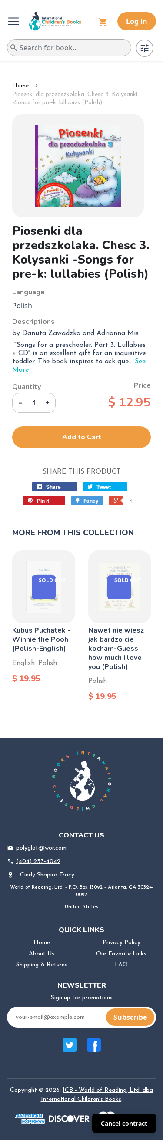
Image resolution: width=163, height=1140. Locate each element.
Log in (136, 21)
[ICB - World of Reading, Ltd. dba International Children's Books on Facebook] (94, 1049)
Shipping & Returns (41, 965)
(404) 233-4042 (38, 861)
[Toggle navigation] (14, 21)
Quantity (26, 387)
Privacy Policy (121, 942)
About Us (41, 954)
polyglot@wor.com (41, 848)
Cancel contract (124, 1123)
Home (20, 85)
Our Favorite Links (121, 954)
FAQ (121, 965)
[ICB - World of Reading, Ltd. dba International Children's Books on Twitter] (70, 1049)
